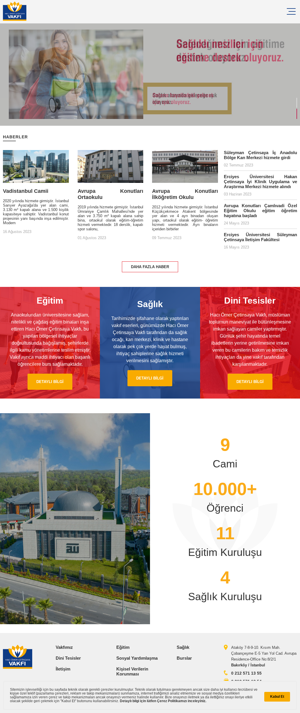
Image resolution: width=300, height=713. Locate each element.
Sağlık (183, 647)
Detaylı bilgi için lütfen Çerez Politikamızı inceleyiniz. (163, 701)
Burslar (184, 658)
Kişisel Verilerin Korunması (132, 671)
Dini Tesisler (68, 658)
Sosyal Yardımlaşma (137, 658)
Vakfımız (64, 647)
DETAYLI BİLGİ (50, 382)
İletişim (63, 668)
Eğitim (122, 647)
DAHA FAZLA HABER (150, 267)
